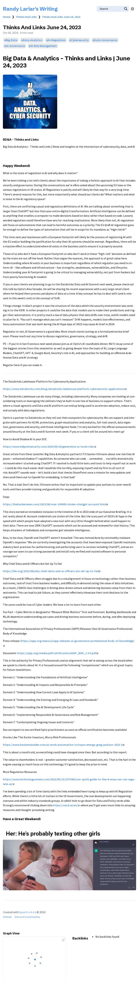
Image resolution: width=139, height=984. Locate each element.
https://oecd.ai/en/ (65, 805)
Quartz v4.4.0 (27, 912)
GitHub (7, 917)
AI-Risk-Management (43, 46)
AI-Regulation (57, 40)
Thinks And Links (26, 17)
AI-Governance (15, 46)
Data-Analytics (32, 40)
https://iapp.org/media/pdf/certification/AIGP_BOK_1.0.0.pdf (56, 653)
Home (6, 17)
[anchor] (30, 65)
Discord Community (27, 917)
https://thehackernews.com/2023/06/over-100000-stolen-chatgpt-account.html (54, 504)
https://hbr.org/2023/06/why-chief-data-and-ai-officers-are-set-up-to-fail (50, 571)
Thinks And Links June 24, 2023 (61, 17)
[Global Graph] (63, 940)
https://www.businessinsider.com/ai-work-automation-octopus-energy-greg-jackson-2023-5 (63, 744)
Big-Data (11, 40)
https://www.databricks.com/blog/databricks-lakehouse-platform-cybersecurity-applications (64, 389)
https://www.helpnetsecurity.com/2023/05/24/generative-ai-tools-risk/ (48, 446)
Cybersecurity (80, 40)
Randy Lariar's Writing (30, 9)
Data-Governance (105, 40)
